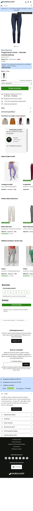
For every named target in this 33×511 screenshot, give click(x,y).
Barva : (5, 71)
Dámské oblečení (20, 320)
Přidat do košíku (14, 88)
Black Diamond (6, 50)
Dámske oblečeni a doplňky (9, 320)
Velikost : (4, 80)
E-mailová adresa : (16, 361)
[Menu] (1, 5)
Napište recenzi (5, 57)
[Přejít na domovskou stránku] (2, 320)
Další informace (6, 67)
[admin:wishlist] (30, 88)
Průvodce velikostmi (26, 80)
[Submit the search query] (31, 6)
